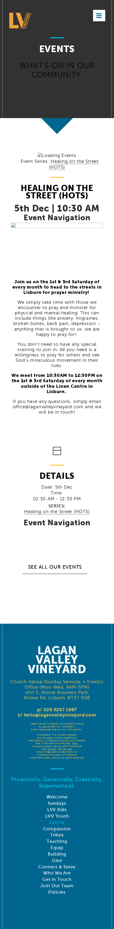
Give (57, 860)
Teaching (57, 841)
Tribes (57, 835)
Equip (57, 847)
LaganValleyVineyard (57, 660)
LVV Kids (57, 809)
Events (57, 822)
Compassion (57, 828)
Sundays (57, 803)
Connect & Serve (57, 866)
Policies (57, 892)
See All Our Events (55, 567)
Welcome (57, 796)
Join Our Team (57, 885)
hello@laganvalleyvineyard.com (60, 715)
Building (57, 854)
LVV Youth (57, 816)
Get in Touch (56, 879)
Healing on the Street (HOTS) (57, 511)
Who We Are (57, 873)
